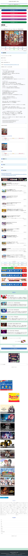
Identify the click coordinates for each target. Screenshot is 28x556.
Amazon (13, 138)
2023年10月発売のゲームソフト (14, 13)
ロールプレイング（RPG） (4, 26)
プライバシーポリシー (22, 553)
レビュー (2, 533)
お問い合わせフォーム (14, 553)
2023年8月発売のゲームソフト (14, 19)
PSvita (1, 526)
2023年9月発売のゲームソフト (14, 16)
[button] (22, 49)
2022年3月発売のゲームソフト (4, 497)
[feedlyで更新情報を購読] (7, 268)
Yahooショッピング (21, 138)
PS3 (1, 521)
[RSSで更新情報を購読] (20, 268)
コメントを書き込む (14, 348)
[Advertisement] (14, 373)
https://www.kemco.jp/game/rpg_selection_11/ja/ (11, 64)
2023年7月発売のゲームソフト (14, 22)
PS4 (1, 523)
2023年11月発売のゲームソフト (14, 10)
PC (1, 519)
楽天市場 (5, 138)
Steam (2, 528)
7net (5, 139)
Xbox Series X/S (3, 531)
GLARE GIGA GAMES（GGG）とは (5, 553)
